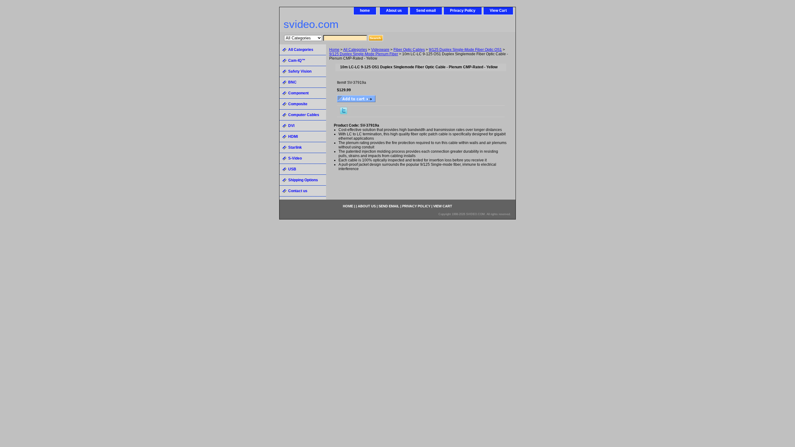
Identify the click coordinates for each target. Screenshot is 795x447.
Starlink (295, 147)
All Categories (355, 49)
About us (394, 10)
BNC (292, 82)
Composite (297, 104)
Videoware (380, 49)
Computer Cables (303, 115)
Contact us (297, 191)
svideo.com (311, 24)
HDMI (293, 136)
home (365, 10)
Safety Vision (299, 71)
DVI (291, 126)
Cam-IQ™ (296, 60)
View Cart (498, 10)
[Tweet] (343, 113)
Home (334, 49)
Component (298, 93)
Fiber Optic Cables (409, 49)
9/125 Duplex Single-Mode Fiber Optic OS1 (465, 49)
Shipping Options (303, 180)
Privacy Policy (462, 10)
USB (292, 169)
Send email (426, 10)
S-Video (295, 158)
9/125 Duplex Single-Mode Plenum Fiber (363, 54)
